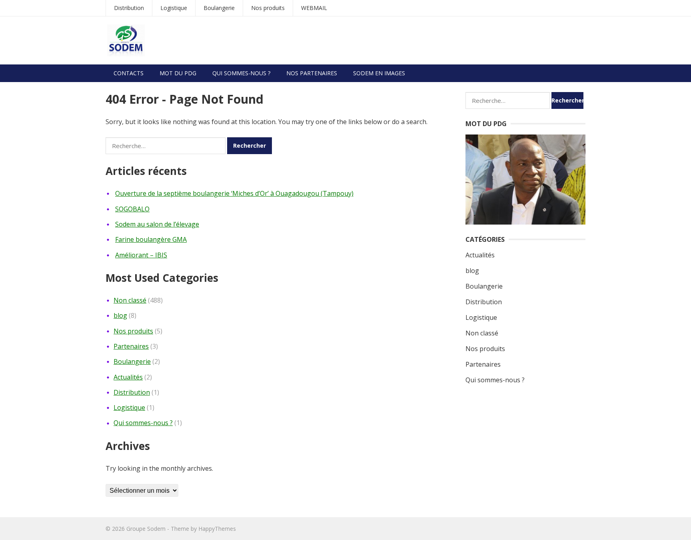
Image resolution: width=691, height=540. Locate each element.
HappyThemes (217, 528)
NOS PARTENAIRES (311, 73)
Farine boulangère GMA (151, 239)
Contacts (129, 73)
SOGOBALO (132, 209)
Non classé (130, 300)
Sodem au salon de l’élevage (157, 224)
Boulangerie (219, 8)
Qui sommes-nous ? (241, 73)
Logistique (173, 8)
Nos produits (268, 8)
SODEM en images (379, 73)
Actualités (128, 377)
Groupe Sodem (146, 528)
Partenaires (131, 346)
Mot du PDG (178, 73)
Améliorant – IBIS (141, 255)
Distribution (129, 8)
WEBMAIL (314, 8)
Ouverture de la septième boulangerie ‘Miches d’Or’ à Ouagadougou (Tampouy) (234, 193)
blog (120, 315)
